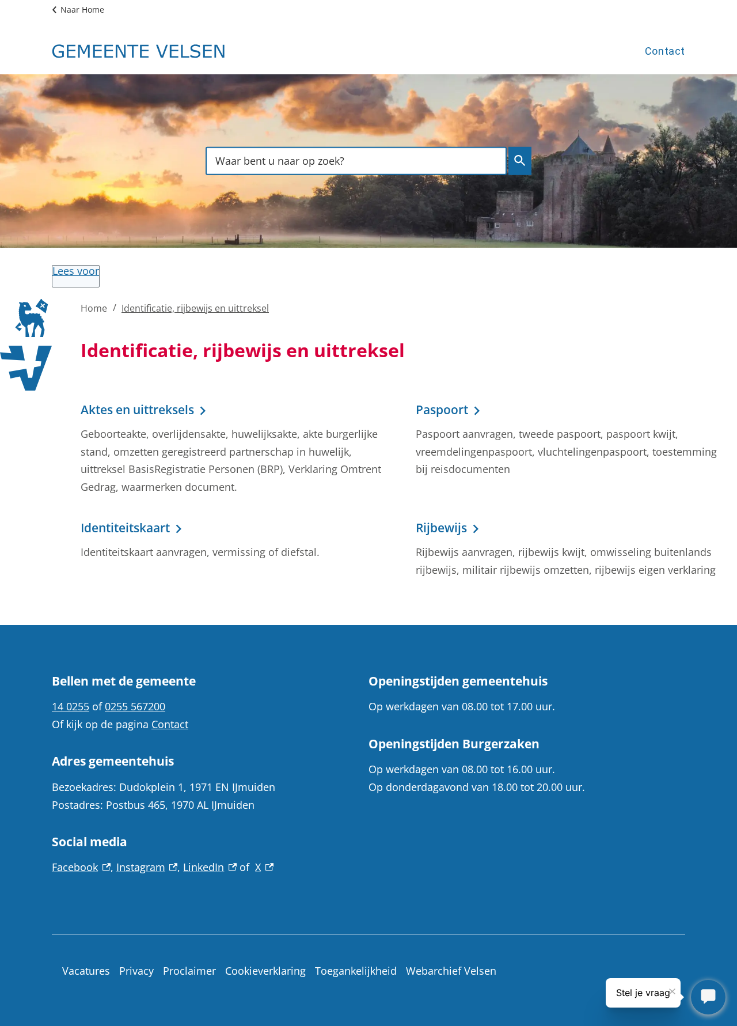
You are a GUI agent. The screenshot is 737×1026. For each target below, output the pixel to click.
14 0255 (70, 706)
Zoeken (519, 161)
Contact (665, 51)
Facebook (81, 867)
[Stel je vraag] (708, 997)
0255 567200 (135, 706)
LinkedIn (210, 867)
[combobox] (356, 160)
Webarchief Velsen (451, 971)
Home (94, 308)
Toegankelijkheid (356, 971)
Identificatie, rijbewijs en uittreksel (195, 308)
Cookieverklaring (265, 971)
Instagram (147, 867)
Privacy (136, 971)
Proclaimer (189, 971)
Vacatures (86, 971)
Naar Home (82, 9)
